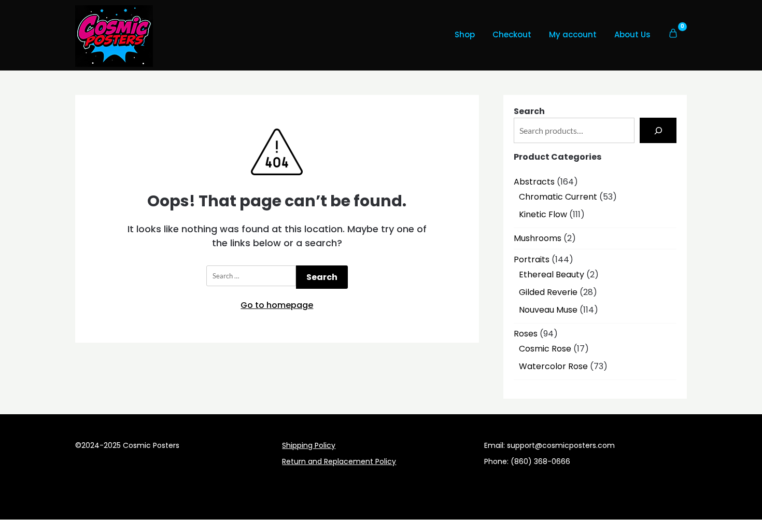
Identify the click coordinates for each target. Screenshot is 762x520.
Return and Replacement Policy (339, 461)
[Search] (658, 130)
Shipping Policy (308, 445)
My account (573, 34)
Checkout (511, 34)
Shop (465, 34)
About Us (632, 34)
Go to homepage (277, 305)
